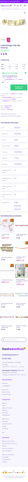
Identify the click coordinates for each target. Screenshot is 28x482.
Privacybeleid (5, 457)
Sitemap (4, 446)
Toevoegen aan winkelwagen (18, 87)
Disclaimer (4, 462)
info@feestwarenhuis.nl (10, 355)
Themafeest (5, 428)
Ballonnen (4, 403)
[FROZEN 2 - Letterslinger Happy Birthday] (7, 317)
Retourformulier (6, 392)
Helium (4, 405)
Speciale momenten (7, 424)
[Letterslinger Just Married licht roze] (7, 295)
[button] (25, 5)
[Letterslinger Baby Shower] (7, 225)
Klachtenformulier (6, 394)
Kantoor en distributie (7, 448)
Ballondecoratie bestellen (8, 441)
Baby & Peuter (5, 419)
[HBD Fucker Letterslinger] (7, 248)
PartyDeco (7, 107)
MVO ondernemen (6, 450)
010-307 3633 (6, 359)
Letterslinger (15, 9)
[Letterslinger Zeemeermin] (7, 271)
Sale (3, 432)
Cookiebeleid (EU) (6, 459)
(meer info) (21, 370)
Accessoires (5, 412)
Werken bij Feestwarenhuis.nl (9, 443)
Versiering (8, 9)
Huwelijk (4, 426)
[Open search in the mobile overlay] (14, 340)
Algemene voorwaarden (8, 454)
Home (2, 9)
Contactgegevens (6, 385)
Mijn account (5, 389)
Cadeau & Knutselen (7, 408)
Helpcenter (5, 383)
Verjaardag (5, 421)
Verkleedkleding (6, 415)
